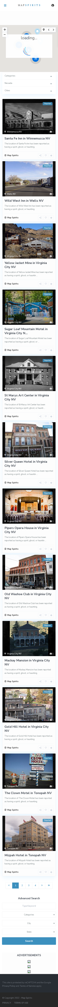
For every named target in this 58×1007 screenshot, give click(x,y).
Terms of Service (28, 986)
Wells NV (11, 194)
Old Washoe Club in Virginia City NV (28, 596)
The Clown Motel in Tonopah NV (28, 793)
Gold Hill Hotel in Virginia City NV (26, 729)
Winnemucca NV (14, 131)
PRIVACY (6, 1003)
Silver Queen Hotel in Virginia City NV (25, 464)
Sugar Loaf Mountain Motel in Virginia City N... (26, 331)
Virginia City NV (14, 256)
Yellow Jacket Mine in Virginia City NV (25, 265)
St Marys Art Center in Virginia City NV (26, 397)
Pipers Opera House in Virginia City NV (26, 530)
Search (29, 941)
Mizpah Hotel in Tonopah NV (25, 855)
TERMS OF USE (21, 1003)
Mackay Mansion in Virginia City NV (27, 662)
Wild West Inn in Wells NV (23, 201)
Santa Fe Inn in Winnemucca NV (27, 138)
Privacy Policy (8, 986)
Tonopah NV (12, 786)
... (37, 275)
